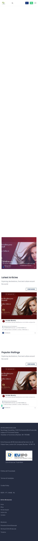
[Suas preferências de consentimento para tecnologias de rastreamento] (2, 406)
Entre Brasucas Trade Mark (14, 462)
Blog (2, 507)
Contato (3, 515)
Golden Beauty (8, 262)
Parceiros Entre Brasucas (9, 525)
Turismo (3, 532)
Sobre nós (4, 512)
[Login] (27, 3)
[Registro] (31, 3)
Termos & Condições (7, 478)
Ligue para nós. (11, 294)
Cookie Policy (5, 485)
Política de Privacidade (8, 471)
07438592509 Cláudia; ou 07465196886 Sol (27, 265)
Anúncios (4, 522)
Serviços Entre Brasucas (8, 529)
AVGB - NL (11, 492)
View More (31, 289)
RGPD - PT (4, 492)
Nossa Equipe (5, 509)
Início (2, 504)
